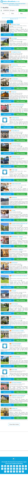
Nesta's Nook (14, 369)
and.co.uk (11, 1)
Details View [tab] (3, 21)
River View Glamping (15, 356)
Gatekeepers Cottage (15, 24)
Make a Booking (21, 34)
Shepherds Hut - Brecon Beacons (18, 395)
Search (23, 10)
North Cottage (14, 38)
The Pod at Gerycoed (15, 156)
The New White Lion (15, 130)
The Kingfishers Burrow (16, 52)
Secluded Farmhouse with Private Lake (19, 223)
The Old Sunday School (16, 316)
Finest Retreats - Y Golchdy (17, 236)
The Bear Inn (13, 91)
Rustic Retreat (14, 262)
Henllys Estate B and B (16, 183)
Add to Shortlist (7, 34)
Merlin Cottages (14, 303)
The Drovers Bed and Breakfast (17, 104)
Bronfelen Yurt (14, 408)
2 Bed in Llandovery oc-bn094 (17, 330)
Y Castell (13, 210)
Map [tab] (10, 21)
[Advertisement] (14, 441)
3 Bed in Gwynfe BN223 (16, 343)
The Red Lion (14, 197)
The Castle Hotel (14, 78)
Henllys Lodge (14, 169)
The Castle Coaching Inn (16, 382)
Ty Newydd (13, 290)
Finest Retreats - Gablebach (17, 249)
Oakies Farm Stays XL (16, 143)
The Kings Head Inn (15, 117)
